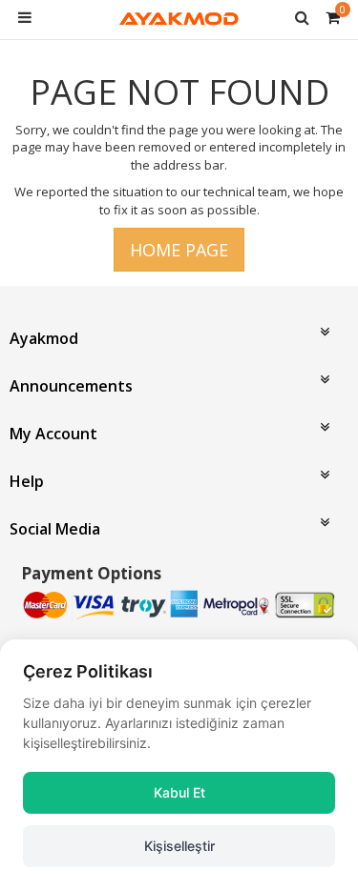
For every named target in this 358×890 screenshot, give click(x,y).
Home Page (179, 249)
